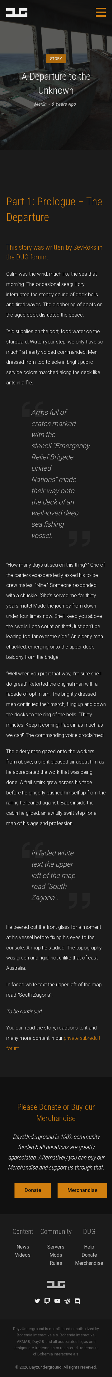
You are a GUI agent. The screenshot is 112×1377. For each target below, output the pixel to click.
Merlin (40, 104)
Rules (56, 1263)
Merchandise (82, 1190)
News (22, 1247)
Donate (33, 1190)
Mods (55, 1255)
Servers (55, 1247)
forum (38, 257)
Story (56, 58)
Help (89, 1247)
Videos (22, 1255)
